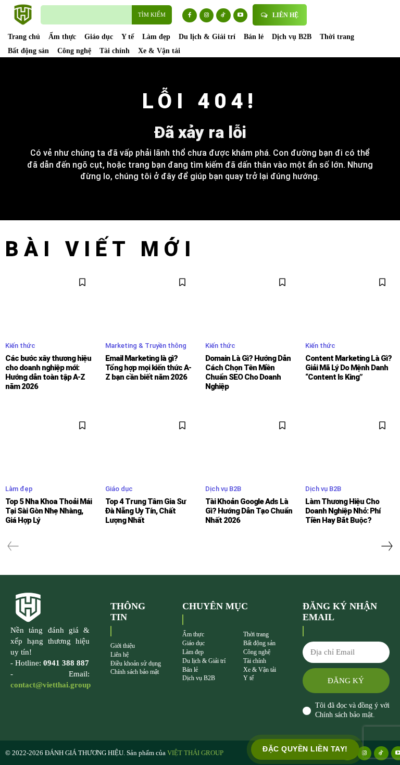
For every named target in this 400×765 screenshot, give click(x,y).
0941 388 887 (66, 663)
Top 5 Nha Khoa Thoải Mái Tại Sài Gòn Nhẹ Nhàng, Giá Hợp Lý (48, 511)
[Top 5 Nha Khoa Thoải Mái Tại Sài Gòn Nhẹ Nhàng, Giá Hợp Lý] (50, 444)
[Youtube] (240, 15)
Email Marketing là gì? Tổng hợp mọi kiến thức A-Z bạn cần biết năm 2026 (148, 368)
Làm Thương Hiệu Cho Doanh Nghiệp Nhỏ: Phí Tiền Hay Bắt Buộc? (342, 511)
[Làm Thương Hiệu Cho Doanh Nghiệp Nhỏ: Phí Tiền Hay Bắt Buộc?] (350, 444)
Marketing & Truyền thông (145, 345)
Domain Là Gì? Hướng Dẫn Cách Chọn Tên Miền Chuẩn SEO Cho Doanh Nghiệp (248, 372)
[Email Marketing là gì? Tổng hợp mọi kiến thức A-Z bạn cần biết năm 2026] (150, 301)
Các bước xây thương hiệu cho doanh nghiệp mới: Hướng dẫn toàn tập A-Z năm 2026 (48, 372)
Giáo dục (119, 489)
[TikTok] (223, 15)
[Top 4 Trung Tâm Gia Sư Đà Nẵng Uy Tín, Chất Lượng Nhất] (150, 444)
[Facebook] (189, 15)
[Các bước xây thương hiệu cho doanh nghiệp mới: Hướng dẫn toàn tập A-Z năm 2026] (50, 301)
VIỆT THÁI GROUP (195, 753)
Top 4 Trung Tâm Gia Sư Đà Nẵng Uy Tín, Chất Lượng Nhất (145, 511)
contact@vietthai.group (50, 685)
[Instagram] (206, 15)
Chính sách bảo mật (344, 715)
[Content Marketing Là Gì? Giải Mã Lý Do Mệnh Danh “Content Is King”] (350, 301)
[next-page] (386, 546)
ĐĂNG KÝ (346, 680)
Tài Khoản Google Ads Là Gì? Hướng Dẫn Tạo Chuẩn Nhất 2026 (248, 511)
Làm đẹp (19, 489)
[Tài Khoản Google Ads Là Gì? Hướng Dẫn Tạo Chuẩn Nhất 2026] (250, 444)
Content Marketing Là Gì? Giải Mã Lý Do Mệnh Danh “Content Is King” (348, 368)
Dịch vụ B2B (223, 489)
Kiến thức (20, 345)
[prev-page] (13, 546)
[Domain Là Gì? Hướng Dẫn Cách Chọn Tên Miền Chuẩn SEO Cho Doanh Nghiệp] (250, 301)
